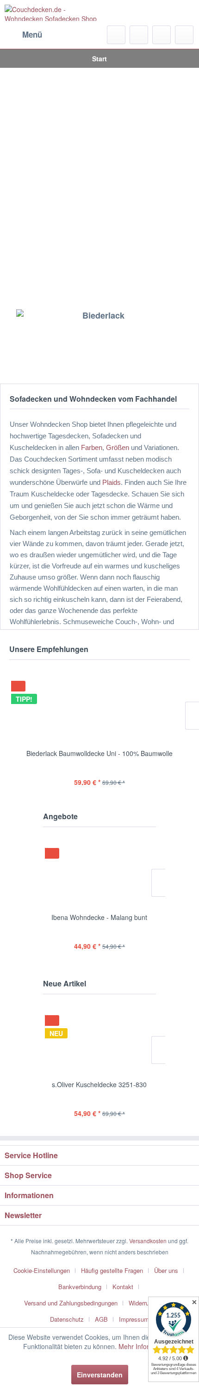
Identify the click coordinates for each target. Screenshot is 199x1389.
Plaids (111, 482)
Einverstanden (100, 1374)
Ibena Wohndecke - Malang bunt (99, 917)
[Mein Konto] (161, 35)
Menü (32, 34)
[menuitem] (23, 35)
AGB (101, 1319)
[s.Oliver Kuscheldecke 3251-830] (99, 1040)
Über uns (166, 1270)
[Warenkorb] (184, 35)
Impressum (134, 1319)
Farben (91, 447)
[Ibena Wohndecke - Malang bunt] (99, 873)
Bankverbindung (79, 1286)
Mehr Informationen (147, 1346)
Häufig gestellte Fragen (112, 1270)
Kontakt (122, 1286)
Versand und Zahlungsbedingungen (71, 1302)
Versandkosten (148, 1241)
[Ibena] (99, 339)
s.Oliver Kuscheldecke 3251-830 (99, 1084)
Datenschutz (67, 1319)
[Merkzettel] (139, 35)
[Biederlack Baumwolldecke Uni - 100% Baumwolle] (99, 706)
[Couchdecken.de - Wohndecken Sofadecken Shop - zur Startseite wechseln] (52, 13)
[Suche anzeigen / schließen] (116, 35)
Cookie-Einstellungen (41, 1270)
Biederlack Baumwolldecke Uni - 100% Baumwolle (99, 753)
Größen (117, 447)
